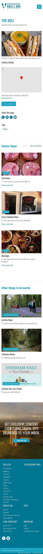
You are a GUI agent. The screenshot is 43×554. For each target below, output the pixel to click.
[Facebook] (4, 539)
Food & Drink (8, 497)
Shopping (6, 477)
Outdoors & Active (10, 315)
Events (5, 510)
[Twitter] (8, 539)
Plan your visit (10, 521)
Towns (5, 494)
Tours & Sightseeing (11, 384)
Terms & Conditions (24, 553)
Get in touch (7, 531)
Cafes (5, 129)
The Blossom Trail (32, 464)
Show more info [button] (7, 185)
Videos (26, 528)
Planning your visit (9, 528)
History (5, 488)
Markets (6, 512)
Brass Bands (7, 518)
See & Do (7, 464)
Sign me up (21, 440)
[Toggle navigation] (39, 7)
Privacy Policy (37, 553)
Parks (5, 485)
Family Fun (7, 491)
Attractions (7, 468)
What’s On (7, 505)
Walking (6, 471)
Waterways (7, 483)
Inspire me (28, 521)
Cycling (5, 480)
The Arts (6, 474)
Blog (25, 526)
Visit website (8, 104)
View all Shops (36, 146)
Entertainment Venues (11, 515)
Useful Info (7, 526)
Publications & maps (31, 531)
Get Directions (7, 98)
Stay (26, 505)
